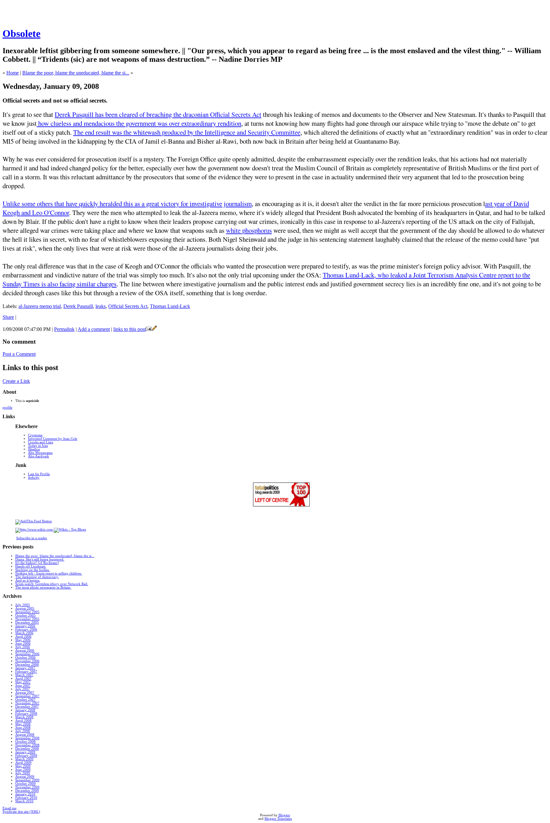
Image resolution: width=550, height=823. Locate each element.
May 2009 (23, 766)
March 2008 (24, 717)
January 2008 (25, 710)
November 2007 (27, 703)
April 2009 (23, 762)
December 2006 (27, 664)
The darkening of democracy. (37, 577)
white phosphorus (249, 230)
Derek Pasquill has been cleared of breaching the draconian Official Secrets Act (158, 114)
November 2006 (27, 661)
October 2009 (25, 783)
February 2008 (26, 713)
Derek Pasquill (78, 306)
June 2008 (23, 727)
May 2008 (23, 724)
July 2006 (22, 647)
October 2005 (25, 615)
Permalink (64, 329)
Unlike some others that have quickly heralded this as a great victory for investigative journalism (127, 203)
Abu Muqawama (40, 452)
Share (8, 317)
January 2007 (25, 668)
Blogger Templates (278, 818)
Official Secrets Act (127, 306)
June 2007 (23, 685)
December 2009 (27, 790)
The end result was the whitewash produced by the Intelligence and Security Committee (186, 132)
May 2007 (23, 682)
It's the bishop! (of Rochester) (37, 563)
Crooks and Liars (40, 442)
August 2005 (24, 608)
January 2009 (25, 752)
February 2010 (26, 797)
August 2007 (24, 692)
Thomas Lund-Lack (170, 306)
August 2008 (24, 734)
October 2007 (25, 699)
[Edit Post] (154, 329)
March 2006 (24, 633)
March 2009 (24, 759)
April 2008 (23, 720)
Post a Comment (19, 354)
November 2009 (27, 787)
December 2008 (27, 748)
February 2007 (26, 671)
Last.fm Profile (39, 474)
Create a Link (16, 381)
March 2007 (24, 675)
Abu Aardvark (38, 456)
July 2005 (22, 605)
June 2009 (23, 769)
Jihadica (34, 449)
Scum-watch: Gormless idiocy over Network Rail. (51, 584)
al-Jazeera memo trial (39, 306)
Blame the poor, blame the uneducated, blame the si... (75, 72)
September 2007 (27, 696)
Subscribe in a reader (31, 538)
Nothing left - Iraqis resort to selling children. (48, 573)
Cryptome (35, 435)
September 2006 (27, 654)
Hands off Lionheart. (30, 566)
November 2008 (27, 745)
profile (7, 407)
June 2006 (23, 643)
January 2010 (25, 794)
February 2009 (26, 755)
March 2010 (24, 801)
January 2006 (25, 626)
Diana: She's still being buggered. (39, 559)
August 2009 (24, 776)
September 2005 (27, 612)
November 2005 (27, 619)
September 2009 (27, 780)
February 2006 (26, 629)
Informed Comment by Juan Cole (52, 438)
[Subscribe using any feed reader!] (33, 521)
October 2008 (25, 741)
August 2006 (24, 650)
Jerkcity (33, 477)
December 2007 (27, 706)
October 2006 (25, 657)
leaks (100, 306)
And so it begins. (27, 580)
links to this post (129, 329)
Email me (10, 808)
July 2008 (22, 731)
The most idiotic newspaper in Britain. (43, 587)
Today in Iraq (38, 445)
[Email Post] (149, 329)
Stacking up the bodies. (32, 570)
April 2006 (23, 636)
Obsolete (21, 33)
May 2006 (23, 640)
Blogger (284, 815)
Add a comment (94, 329)
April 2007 (23, 678)
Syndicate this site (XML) (21, 811)
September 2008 (27, 738)
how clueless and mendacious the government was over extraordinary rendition (139, 123)
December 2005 (27, 622)
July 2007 (22, 689)
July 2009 (22, 773)
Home (12, 72)
